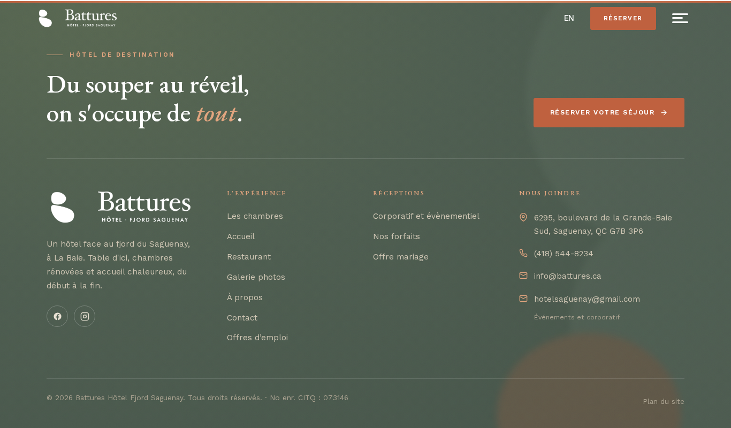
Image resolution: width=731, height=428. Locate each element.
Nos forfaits (396, 236)
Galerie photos (256, 277)
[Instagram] (84, 316)
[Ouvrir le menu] (680, 18)
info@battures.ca (567, 276)
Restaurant (249, 257)
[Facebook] (57, 316)
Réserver (623, 18)
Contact (242, 318)
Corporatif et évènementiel (426, 216)
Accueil (241, 236)
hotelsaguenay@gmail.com (587, 299)
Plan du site (663, 401)
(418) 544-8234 (563, 253)
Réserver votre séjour (602, 112)
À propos (245, 297)
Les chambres (255, 216)
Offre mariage (401, 257)
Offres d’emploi (257, 337)
